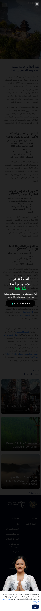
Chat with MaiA (22, 303)
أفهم (35, 607)
